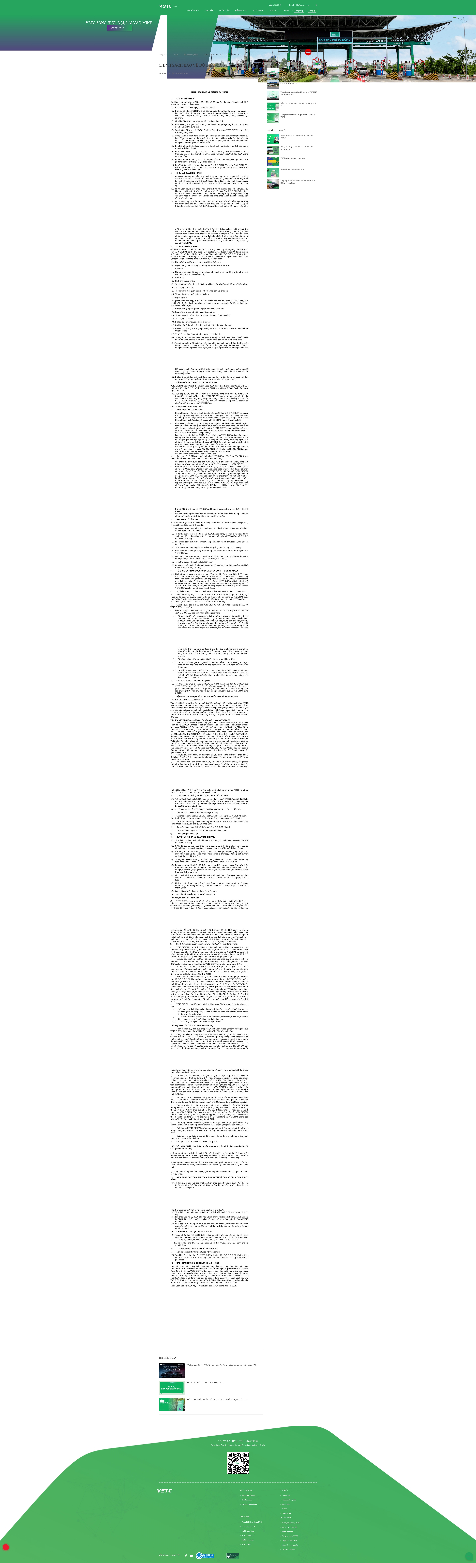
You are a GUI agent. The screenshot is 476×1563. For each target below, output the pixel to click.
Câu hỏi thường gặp (290, 1545)
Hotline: (274, 5)
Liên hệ (286, 11)
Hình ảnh (286, 1504)
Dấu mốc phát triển (249, 1504)
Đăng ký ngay (117, 28)
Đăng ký (312, 11)
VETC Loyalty (247, 1535)
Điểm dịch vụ (241, 11)
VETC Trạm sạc (248, 1540)
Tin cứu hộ (286, 1513)
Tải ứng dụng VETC (290, 1536)
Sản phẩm (209, 11)
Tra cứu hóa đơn (289, 1549)
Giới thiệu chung (248, 1495)
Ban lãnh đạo (247, 1500)
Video (284, 1509)
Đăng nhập (299, 11)
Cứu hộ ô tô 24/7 (248, 1526)
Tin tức (273, 11)
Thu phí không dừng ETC (252, 1522)
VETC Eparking (248, 1531)
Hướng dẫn (224, 11)
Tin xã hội (286, 1495)
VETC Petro (246, 1544)
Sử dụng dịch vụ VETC (291, 1523)
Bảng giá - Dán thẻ (289, 1527)
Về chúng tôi (193, 11)
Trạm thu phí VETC (290, 1541)
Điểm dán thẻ (287, 1532)
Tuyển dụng (259, 11)
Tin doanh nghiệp (289, 1500)
